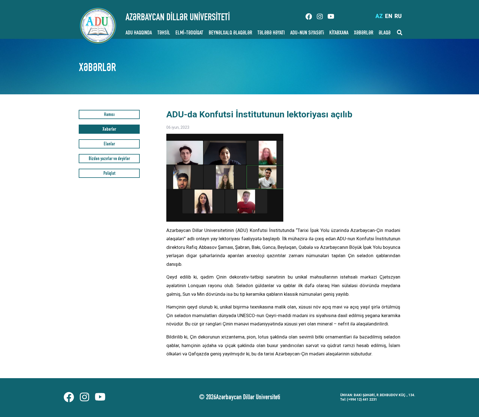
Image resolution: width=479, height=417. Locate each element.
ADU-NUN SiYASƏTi (307, 33)
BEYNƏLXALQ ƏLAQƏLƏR (230, 33)
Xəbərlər (109, 129)
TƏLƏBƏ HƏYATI (271, 33)
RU (398, 16)
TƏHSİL (163, 33)
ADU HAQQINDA (139, 33)
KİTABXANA (338, 33)
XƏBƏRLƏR (363, 33)
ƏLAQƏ (385, 33)
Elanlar (109, 144)
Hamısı (109, 115)
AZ (379, 16)
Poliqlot (109, 173)
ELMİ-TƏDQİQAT (189, 33)
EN (388, 16)
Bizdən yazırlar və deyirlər (109, 159)
